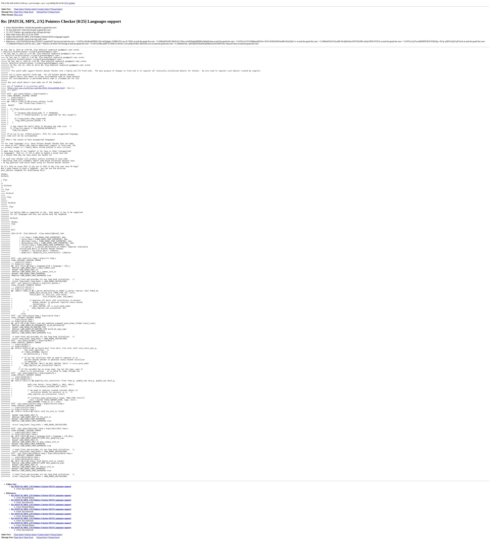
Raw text (18, 15)
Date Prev (19, 12)
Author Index (43, 9)
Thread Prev (42, 12)
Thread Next (54, 12)
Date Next (28, 12)
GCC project (69, 3)
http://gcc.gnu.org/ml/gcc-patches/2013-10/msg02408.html (36, 88)
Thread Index (56, 9)
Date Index (19, 9)
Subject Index (30, 9)
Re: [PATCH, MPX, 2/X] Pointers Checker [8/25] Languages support (41, 486)
